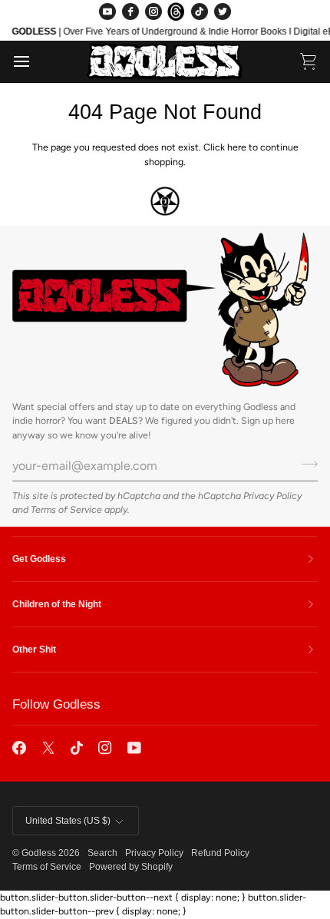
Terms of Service (66, 509)
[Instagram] (153, 11)
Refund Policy (220, 853)
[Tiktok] (77, 748)
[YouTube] (107, 11)
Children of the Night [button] (56, 604)
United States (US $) (68, 820)
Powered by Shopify (131, 866)
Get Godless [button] (39, 559)
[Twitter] (222, 11)
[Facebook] (130, 11)
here (236, 147)
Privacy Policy (272, 495)
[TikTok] (199, 11)
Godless (38, 853)
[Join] (305, 463)
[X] (48, 748)
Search (102, 853)
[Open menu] (35, 61)
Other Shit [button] (34, 649)
